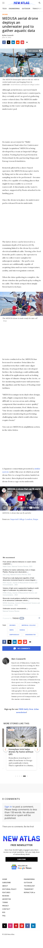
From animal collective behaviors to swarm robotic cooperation (19, 563)
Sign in (8, 806)
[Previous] (5, 749)
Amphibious (14, 634)
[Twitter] (8, 42)
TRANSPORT (37, 8)
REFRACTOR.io (29, 892)
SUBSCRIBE (6, 882)
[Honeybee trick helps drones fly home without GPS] (21, 737)
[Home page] (21, 4)
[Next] (37, 749)
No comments (24, 648)
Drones (5, 14)
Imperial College (29, 625)
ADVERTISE (6, 899)
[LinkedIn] (13, 42)
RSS (3, 912)
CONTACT (6, 909)
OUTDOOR (26, 8)
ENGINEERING (14, 8)
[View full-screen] (40, 51)
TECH (4, 8)
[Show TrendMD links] (39, 618)
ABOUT (5, 886)
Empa (35, 519)
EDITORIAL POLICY (9, 889)
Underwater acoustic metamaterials (14, 608)
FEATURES (6, 892)
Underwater (30, 634)
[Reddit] (17, 42)
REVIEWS (5, 896)
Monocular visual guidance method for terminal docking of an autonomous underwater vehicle (21, 599)
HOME (4, 879)
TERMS (5, 902)
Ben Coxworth (18, 658)
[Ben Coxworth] (5, 661)
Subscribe (21, 859)
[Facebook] (4, 42)
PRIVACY (5, 906)
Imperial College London (21, 519)
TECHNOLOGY (29, 886)
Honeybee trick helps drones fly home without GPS (21, 752)
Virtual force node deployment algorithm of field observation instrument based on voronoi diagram (19, 579)
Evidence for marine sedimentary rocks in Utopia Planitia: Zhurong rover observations (19, 571)
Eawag (22, 630)
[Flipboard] (22, 42)
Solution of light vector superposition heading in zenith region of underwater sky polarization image (21, 589)
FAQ (3, 916)
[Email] (27, 42)
